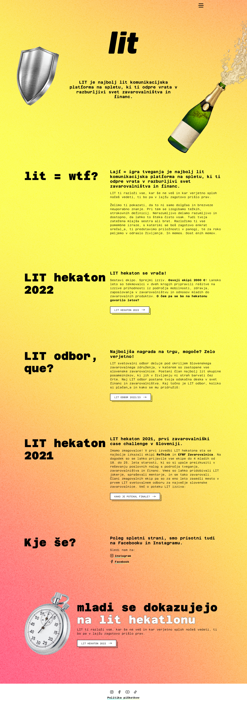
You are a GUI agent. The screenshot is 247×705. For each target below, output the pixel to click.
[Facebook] (119, 692)
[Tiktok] (135, 692)
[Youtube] (127, 692)
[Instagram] (111, 692)
